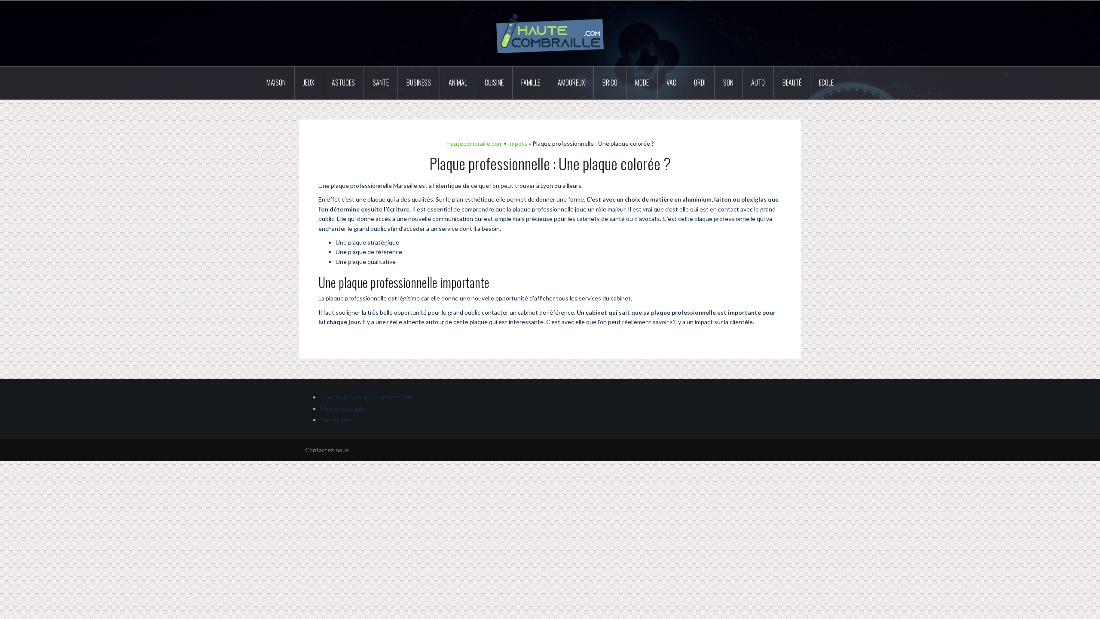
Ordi (700, 82)
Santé (381, 82)
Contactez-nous (327, 450)
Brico (609, 82)
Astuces (343, 82)
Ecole (826, 82)
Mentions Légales (344, 408)
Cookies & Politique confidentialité (366, 397)
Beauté (791, 82)
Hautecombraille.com (474, 143)
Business (418, 82)
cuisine (494, 82)
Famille (530, 82)
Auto (758, 82)
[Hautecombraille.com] (550, 33)
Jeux (308, 82)
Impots (517, 143)
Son (728, 82)
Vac (671, 82)
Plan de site (335, 419)
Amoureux (571, 82)
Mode (642, 82)
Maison (276, 82)
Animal (458, 82)
